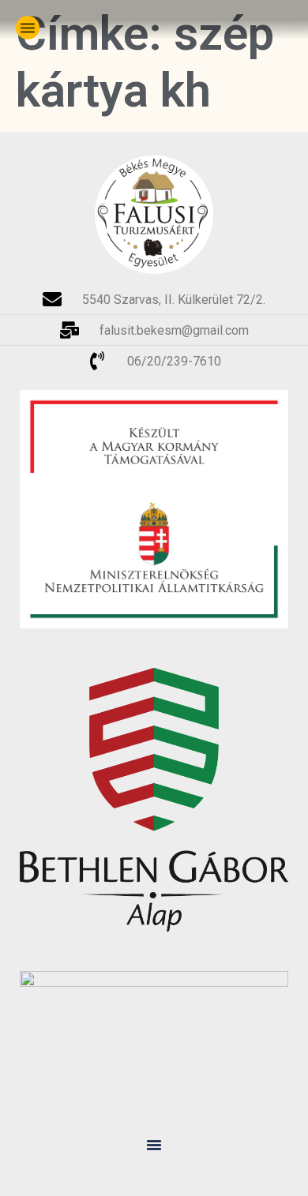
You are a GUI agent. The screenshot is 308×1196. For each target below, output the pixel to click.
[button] (27, 27)
